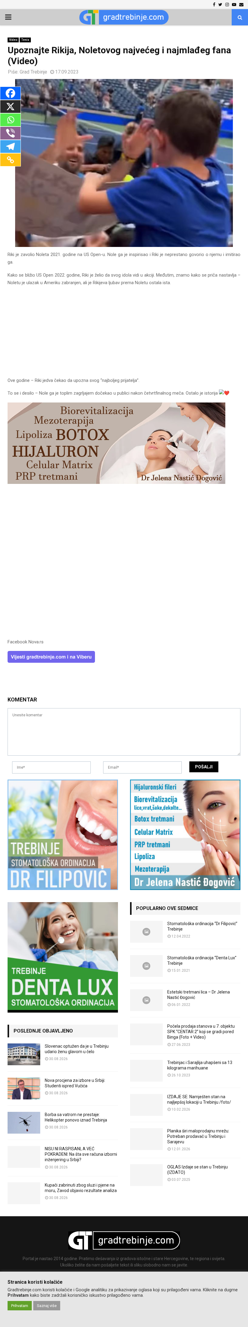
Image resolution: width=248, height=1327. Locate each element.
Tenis (25, 39)
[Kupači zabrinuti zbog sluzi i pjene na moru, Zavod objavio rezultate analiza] (24, 1193)
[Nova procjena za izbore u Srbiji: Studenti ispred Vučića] (24, 1088)
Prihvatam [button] (19, 1305)
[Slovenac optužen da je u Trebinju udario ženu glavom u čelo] (24, 1054)
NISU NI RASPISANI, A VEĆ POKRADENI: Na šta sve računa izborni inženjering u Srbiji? (81, 1154)
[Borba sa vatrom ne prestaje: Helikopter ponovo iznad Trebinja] (24, 1123)
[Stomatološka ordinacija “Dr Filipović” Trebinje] (146, 932)
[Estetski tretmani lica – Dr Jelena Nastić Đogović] (146, 1000)
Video (13, 39)
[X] (10, 106)
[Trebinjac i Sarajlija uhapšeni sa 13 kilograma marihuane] (146, 1071)
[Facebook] (10, 93)
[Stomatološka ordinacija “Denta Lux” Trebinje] (146, 966)
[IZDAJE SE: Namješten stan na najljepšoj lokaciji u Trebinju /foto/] (146, 1105)
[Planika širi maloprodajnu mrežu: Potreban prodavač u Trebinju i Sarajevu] (146, 1139)
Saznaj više (47, 1305)
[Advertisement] (124, 334)
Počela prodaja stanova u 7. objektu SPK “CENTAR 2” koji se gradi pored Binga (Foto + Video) (201, 1032)
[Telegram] (10, 146)
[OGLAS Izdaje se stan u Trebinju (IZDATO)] (146, 1175)
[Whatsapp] (10, 119)
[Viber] (10, 133)
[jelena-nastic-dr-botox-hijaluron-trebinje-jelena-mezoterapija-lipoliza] (116, 482)
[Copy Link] (10, 159)
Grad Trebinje (33, 72)
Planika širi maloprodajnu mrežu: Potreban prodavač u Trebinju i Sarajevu (198, 1136)
